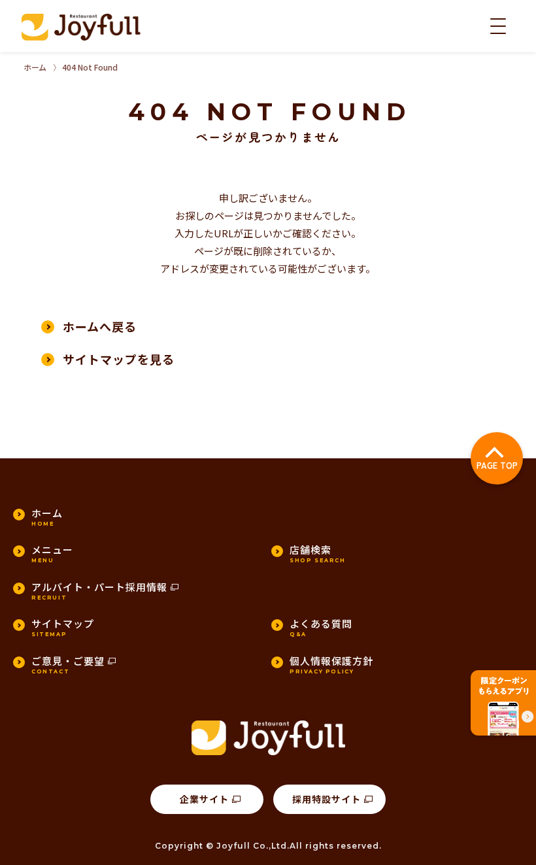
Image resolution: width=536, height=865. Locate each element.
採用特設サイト (326, 799)
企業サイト (204, 799)
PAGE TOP (497, 465)
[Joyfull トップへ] (81, 27)
